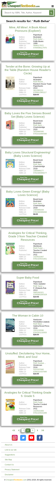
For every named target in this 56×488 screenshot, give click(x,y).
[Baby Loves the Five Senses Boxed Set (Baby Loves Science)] (10, 129)
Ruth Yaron (37, 286)
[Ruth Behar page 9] (37, 430)
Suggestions (10, 455)
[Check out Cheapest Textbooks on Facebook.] (40, 438)
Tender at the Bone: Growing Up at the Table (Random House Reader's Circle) (28, 70)
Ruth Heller (38, 39)
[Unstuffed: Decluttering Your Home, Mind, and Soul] (10, 373)
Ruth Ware (37, 324)
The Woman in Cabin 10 (27, 315)
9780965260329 (40, 295)
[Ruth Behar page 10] (42, 430)
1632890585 (38, 132)
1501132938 (38, 330)
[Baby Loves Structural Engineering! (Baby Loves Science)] (10, 167)
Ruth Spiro (37, 125)
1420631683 (38, 411)
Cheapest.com (16, 480)
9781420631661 (40, 259)
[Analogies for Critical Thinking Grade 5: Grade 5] (10, 410)
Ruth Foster (38, 248)
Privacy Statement (12, 470)
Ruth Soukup (38, 363)
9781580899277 (40, 173)
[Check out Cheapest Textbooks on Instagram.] (15, 438)
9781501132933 (40, 333)
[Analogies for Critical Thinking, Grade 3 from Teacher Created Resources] (10, 254)
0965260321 (38, 292)
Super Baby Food (27, 277)
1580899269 (38, 210)
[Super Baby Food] (10, 294)
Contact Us (9, 465)
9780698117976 (40, 48)
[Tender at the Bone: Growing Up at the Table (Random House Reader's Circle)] (10, 89)
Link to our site (11, 450)
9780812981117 (40, 92)
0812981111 (38, 90)
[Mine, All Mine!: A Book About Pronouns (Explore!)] (10, 43)
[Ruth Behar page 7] (18, 430)
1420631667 (38, 257)
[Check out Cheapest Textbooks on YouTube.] (31, 438)
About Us (8, 445)
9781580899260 (40, 212)
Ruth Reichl (38, 82)
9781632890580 (40, 134)
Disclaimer (9, 475)
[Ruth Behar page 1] (13, 430)
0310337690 (38, 369)
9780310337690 (40, 372)
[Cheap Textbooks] (20, 7)
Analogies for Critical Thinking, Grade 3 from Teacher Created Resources (27, 236)
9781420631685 (40, 413)
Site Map (8, 460)
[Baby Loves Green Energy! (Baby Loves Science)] (10, 206)
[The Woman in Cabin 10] (10, 331)
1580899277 (38, 171)
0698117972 (38, 45)
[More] (53, 6)
